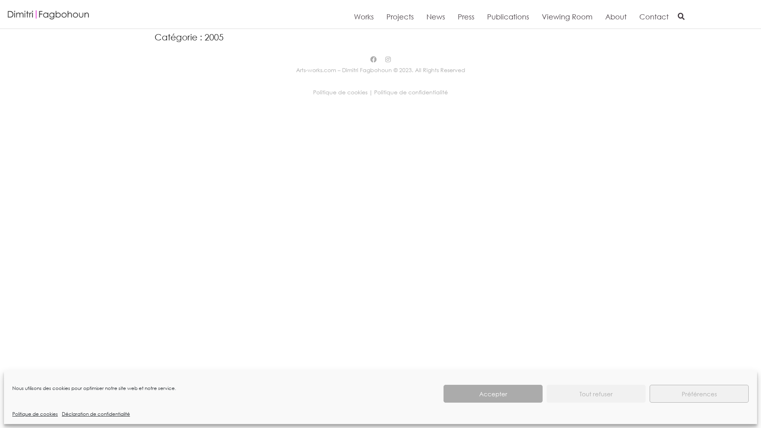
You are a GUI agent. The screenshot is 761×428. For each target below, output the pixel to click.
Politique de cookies (35, 414)
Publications (508, 16)
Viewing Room (567, 16)
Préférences (699, 394)
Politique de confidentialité (411, 92)
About (616, 16)
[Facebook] (373, 59)
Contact (654, 16)
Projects (400, 16)
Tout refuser (596, 394)
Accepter (493, 394)
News (435, 16)
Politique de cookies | (343, 92)
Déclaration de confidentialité (96, 414)
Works (364, 16)
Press (466, 16)
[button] (681, 16)
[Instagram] (388, 59)
